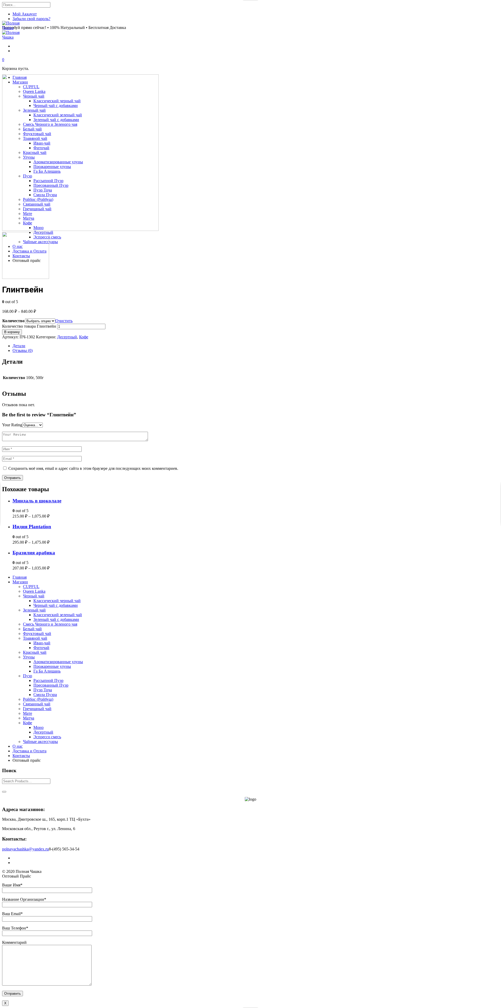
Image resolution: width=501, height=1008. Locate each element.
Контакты (21, 755)
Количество (13, 321)
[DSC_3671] (25, 277)
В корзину (12, 332)
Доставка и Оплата (29, 751)
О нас (18, 746)
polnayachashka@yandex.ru (25, 849)
